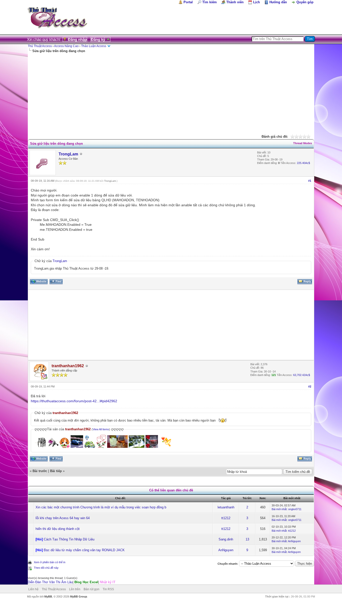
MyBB (48, 596)
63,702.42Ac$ (301, 374)
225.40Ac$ (303, 162)
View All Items (101, 429)
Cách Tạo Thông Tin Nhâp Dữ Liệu (69, 539)
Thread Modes (302, 143)
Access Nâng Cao (66, 46)
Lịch (256, 2)
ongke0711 (294, 509)
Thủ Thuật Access (40, 46)
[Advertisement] (171, 91)
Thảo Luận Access (93, 46)
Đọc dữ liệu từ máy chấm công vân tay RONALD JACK (84, 550)
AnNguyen (294, 541)
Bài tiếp (56, 471)
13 (247, 539)
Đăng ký (98, 39)
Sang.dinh (226, 539)
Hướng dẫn (278, 2)
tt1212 (225, 518)
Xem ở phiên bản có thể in (49, 562)
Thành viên (235, 2)
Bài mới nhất (279, 509)
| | (71, 582)
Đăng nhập (77, 39)
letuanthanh (226, 507)
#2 (309, 386)
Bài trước (40, 471)
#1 (309, 180)
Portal (188, 2)
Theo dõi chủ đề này (46, 567)
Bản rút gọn (91, 589)
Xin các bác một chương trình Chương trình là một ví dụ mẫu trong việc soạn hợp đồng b (101, 507)
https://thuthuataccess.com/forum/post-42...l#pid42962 (74, 401)
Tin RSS (108, 589)
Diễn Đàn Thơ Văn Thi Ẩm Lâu (50, 582)
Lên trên (74, 589)
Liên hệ (33, 589)
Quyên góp (304, 2)
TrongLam (68, 154)
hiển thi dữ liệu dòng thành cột (58, 529)
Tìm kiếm (209, 2)
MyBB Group (78, 596)
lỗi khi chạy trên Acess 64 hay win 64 (63, 518)
